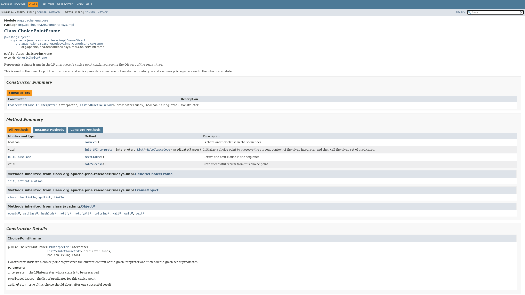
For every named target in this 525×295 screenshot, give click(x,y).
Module (6, 4)
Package (20, 4)
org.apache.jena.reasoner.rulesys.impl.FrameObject (47, 40)
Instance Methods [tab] (49, 129)
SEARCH (461, 12)
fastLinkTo (27, 197)
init (87, 149)
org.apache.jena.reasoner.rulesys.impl (46, 24)
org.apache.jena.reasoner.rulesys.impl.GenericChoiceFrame (59, 43)
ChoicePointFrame (21, 105)
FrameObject (147, 190)
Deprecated (65, 4)
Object (87, 206)
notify (64, 213)
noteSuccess (93, 164)
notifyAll (81, 213)
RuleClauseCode (101, 105)
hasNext (90, 142)
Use (43, 4)
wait (116, 213)
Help (89, 4)
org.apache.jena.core (32, 20)
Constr (42, 12)
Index (79, 4)
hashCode (47, 213)
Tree (51, 4)
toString (100, 213)
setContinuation (30, 181)
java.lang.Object (16, 37)
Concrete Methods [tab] (85, 129)
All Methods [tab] (19, 129)
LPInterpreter (46, 105)
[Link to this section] (55, 82)
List (83, 105)
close (12, 197)
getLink (45, 197)
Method (54, 12)
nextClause (92, 157)
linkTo (59, 197)
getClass (29, 213)
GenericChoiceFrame (32, 57)
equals (13, 213)
